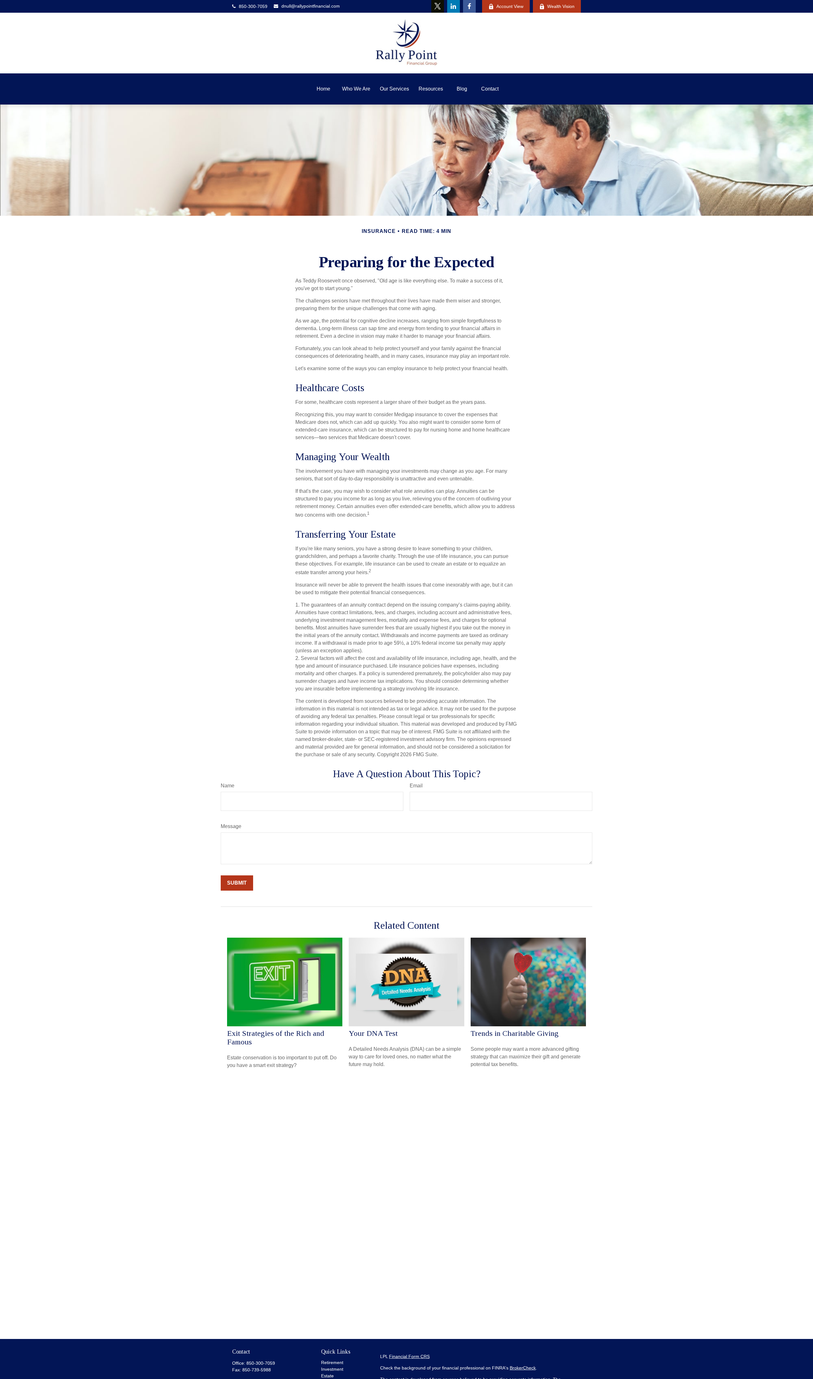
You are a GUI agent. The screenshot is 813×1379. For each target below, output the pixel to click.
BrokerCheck (523, 1367)
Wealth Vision (560, 6)
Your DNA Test (373, 1033)
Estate (327, 1375)
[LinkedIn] (453, 6)
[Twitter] (437, 6)
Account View (509, 6)
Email (416, 785)
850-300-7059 (253, 6)
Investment (332, 1369)
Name (227, 785)
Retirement (332, 1362)
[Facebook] (469, 6)
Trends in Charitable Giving (515, 1033)
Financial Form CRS (409, 1356)
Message (231, 826)
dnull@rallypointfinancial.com (310, 6)
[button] (323, 89)
